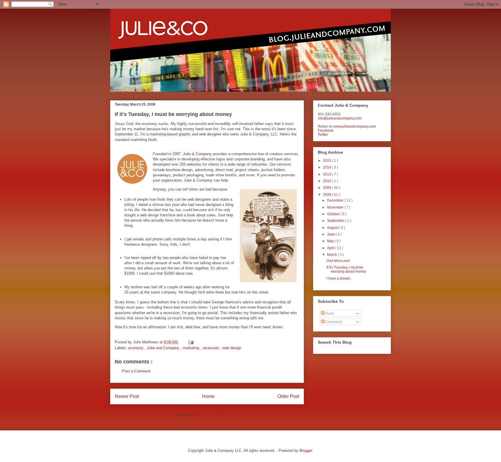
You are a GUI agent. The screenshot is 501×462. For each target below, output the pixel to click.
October (333, 214)
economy (136, 348)
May (331, 241)
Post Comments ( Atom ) (219, 415)
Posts (329, 313)
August (333, 228)
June (331, 234)
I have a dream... (339, 278)
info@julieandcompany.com (340, 118)
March (332, 255)
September (336, 221)
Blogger (305, 450)
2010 (327, 181)
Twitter (323, 135)
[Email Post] (190, 342)
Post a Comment (136, 371)
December (335, 200)
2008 (327, 195)
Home (208, 396)
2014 (327, 167)
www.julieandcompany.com (354, 126)
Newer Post (127, 396)
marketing (191, 348)
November (335, 207)
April (331, 248)
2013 (327, 174)
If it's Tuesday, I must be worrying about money (346, 269)
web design (231, 348)
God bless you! (338, 261)
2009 (327, 188)
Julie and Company (163, 348)
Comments (333, 322)
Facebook (325, 130)
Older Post (288, 396)
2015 (327, 161)
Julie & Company (197, 154)
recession (211, 348)
